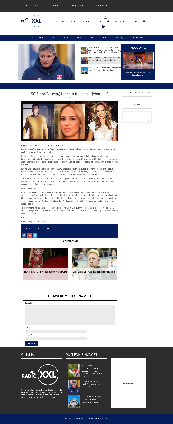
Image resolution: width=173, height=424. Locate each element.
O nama (55, 6)
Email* (29, 335)
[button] (103, 27)
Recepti (104, 37)
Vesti (30, 37)
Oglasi (78, 6)
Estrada (53, 37)
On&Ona (79, 37)
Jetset (41, 37)
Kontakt (101, 6)
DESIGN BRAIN (103, 419)
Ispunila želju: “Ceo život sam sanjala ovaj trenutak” (45, 272)
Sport (66, 37)
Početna (32, 6)
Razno (92, 37)
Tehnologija (120, 37)
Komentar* (29, 303)
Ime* (28, 328)
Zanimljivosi (137, 37)
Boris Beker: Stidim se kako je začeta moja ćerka (94, 272)
